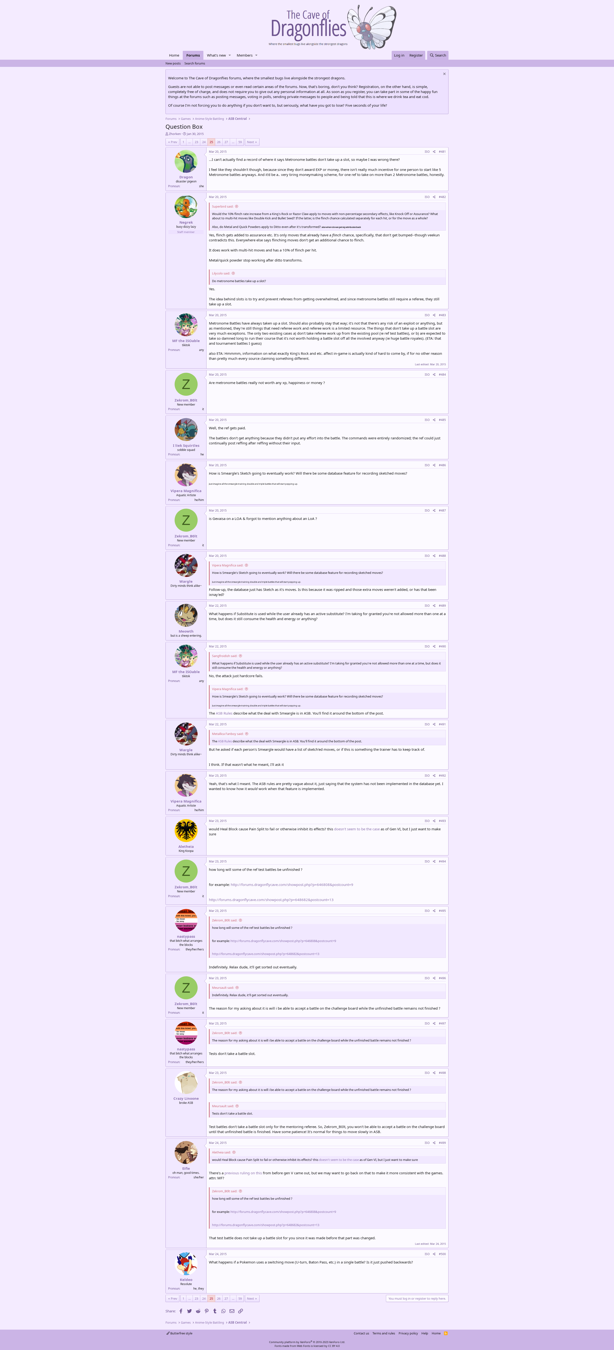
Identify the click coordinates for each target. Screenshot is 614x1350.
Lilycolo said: (221, 273)
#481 (442, 152)
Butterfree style (181, 1333)
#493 (442, 821)
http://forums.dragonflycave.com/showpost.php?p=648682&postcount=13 (271, 899)
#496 (442, 978)
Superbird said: (222, 206)
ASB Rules (224, 713)
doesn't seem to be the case (357, 828)
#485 (442, 420)
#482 (442, 197)
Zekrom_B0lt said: (224, 920)
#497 (442, 1023)
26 (218, 142)
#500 (442, 1254)
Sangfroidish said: (224, 656)
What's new (216, 55)
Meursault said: (223, 987)
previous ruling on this (243, 1172)
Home (174, 55)
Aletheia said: (221, 1152)
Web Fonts (303, 1346)
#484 (442, 374)
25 (211, 142)
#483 (442, 315)
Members (245, 55)
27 (226, 142)
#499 (442, 1143)
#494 (442, 861)
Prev (174, 142)
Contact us (361, 1333)
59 (240, 142)
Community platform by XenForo (307, 1342)
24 (204, 142)
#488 (442, 556)
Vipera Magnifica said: (227, 565)
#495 (442, 911)
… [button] (189, 142)
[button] (229, 55)
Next (250, 142)
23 (196, 142)
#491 (442, 724)
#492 (442, 776)
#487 (442, 510)
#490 (442, 646)
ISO (427, 152)
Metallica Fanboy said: (227, 734)
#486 (442, 465)
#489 (442, 606)
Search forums (194, 63)
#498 (442, 1073)
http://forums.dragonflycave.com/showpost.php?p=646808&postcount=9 (292, 884)
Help (424, 1333)
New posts (173, 63)
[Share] (434, 152)
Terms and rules (383, 1333)
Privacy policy (408, 1333)
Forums (193, 55)
